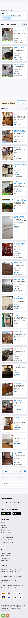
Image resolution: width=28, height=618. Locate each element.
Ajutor (3, 522)
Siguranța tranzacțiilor (7, 537)
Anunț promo (5, 560)
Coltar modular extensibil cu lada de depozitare (19, 350)
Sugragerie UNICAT (19, 400)
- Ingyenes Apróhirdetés (12, 585)
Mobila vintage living (19, 365)
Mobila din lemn (18, 331)
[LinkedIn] (10, 502)
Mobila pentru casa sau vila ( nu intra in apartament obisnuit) (19, 30)
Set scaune (17, 147)
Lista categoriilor (6, 535)
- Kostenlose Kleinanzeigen (12, 588)
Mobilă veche (17, 383)
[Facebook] (2, 502)
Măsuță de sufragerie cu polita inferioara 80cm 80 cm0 (19, 298)
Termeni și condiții (6, 532)
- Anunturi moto (9, 580)
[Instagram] (14, 502)
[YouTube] (6, 502)
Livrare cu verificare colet (8, 545)
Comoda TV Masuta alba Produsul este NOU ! (19, 218)
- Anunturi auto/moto (11, 569)
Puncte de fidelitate (6, 553)
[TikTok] (18, 502)
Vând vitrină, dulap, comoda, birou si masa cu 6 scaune (20, 245)
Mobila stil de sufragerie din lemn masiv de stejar (19, 419)
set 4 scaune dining (19, 279)
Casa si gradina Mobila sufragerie (11, 16)
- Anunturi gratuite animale (13, 583)
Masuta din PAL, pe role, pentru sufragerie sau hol (20, 200)
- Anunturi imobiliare (10, 571)
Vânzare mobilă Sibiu (19, 64)
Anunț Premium (5, 555)
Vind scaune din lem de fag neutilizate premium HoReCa (20, 166)
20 (23, 108)
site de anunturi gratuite (15, 608)
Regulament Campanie (7, 542)
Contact (3, 525)
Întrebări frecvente (6, 530)
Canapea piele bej (18, 435)
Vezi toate (24, 24)
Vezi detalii (12, 103)
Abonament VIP (5, 558)
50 (26, 108)
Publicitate (4, 527)
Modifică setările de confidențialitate (11, 540)
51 (20, 471)
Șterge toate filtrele (7, 18)
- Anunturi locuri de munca (12, 574)
